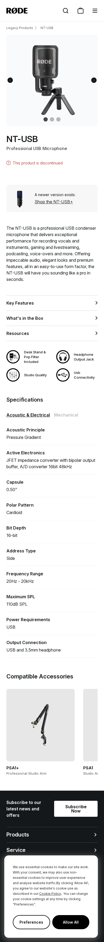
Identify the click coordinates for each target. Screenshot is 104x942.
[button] (95, 10)
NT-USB (47, 28)
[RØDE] (16, 11)
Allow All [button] (71, 922)
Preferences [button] (31, 922)
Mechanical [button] (66, 415)
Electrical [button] (28, 415)
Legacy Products (19, 28)
